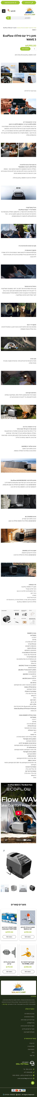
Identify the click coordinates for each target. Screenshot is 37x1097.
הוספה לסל (25, 49)
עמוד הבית (33, 27)
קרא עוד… (4, 1004)
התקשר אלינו (25, 1062)
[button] (3, 11)
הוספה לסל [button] (28, 937)
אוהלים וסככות (20, 27)
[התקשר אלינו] (32, 1063)
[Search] (8, 18)
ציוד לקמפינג (27, 27)
